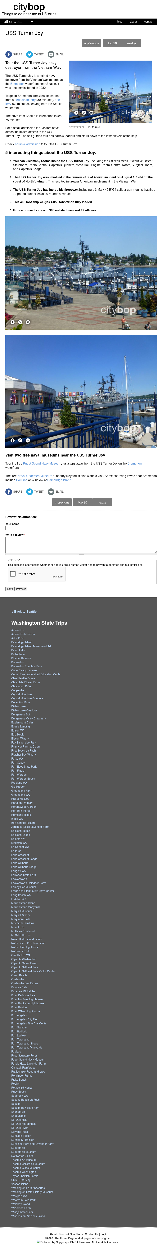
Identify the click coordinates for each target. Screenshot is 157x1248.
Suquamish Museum (23, 1152)
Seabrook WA (19, 1095)
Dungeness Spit (20, 714)
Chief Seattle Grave (23, 678)
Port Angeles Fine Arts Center (29, 1023)
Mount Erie (18, 927)
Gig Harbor (18, 786)
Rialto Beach (19, 1079)
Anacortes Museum (23, 634)
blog (120, 21)
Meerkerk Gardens (22, 923)
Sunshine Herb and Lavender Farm (32, 1144)
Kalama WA (18, 839)
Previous (91, 43)
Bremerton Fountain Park (26, 666)
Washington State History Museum (32, 1192)
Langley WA (18, 871)
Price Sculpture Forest (24, 1055)
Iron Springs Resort (23, 823)
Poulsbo (21, 480)
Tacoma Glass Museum (25, 1168)
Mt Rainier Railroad (23, 931)
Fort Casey (18, 762)
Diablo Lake (18, 706)
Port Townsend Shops (24, 1043)
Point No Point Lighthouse (27, 999)
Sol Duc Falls (19, 1119)
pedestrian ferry (25, 99)
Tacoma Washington (23, 1172)
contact (148, 21)
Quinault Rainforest (23, 1067)
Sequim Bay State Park (25, 1107)
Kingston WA (19, 843)
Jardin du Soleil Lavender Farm (30, 827)
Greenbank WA (20, 794)
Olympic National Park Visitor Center (33, 971)
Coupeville (17, 690)
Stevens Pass (19, 1132)
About (53, 1234)
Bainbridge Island (59, 480)
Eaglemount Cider (22, 722)
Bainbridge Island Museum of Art (31, 646)
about (133, 21)
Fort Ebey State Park (24, 766)
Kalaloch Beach (20, 831)
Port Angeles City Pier (24, 1019)
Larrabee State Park (23, 875)
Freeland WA (19, 782)
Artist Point (17, 638)
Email (59, 54)
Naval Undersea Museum (34, 476)
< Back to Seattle (24, 611)
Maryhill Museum (21, 911)
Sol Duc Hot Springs (23, 1124)
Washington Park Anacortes (28, 1188)
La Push (16, 851)
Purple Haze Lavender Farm (28, 1063)
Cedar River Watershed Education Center (36, 674)
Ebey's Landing (20, 726)
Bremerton (17, 83)
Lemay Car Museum (23, 887)
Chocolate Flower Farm (25, 682)
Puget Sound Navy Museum (42, 463)
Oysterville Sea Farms (24, 983)
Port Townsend (20, 1039)
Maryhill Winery (20, 915)
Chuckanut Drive (21, 686)
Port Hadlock (19, 1031)
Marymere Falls (20, 919)
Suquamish (18, 1148)
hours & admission (27, 144)
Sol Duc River (19, 1128)
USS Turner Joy (20, 1180)
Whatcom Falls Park (23, 1200)
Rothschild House (22, 1087)
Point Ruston (19, 1007)
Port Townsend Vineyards (26, 1047)
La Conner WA (20, 847)
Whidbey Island (20, 1204)
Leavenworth (19, 879)
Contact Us (91, 1234)
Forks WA (17, 758)
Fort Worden (19, 774)
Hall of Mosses (20, 798)
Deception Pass (20, 702)
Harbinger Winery (22, 802)
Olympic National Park (24, 967)
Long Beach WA (21, 895)
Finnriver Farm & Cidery (25, 746)
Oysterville (17, 979)
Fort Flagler (18, 770)
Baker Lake (18, 650)
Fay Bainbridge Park (23, 742)
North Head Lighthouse (25, 947)
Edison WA (17, 730)
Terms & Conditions (71, 1234)
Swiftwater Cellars (22, 1156)
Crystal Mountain (21, 694)
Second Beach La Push (25, 1099)
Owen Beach (19, 975)
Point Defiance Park (23, 995)
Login (104, 1234)
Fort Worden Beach (23, 778)
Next (131, 43)
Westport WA (19, 1196)
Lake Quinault (19, 863)
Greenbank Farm (21, 790)
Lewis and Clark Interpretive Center (32, 891)
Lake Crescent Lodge (24, 859)
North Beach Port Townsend (28, 943)
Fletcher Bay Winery (23, 754)
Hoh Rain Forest (21, 811)
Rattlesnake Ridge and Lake (28, 1071)
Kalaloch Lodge (20, 835)
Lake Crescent (20, 855)
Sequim (15, 1103)
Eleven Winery (20, 738)
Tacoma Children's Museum (28, 1164)
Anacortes (17, 630)
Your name (12, 524)
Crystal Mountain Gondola (27, 698)
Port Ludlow (18, 1035)
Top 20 (112, 43)
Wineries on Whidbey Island (28, 1216)
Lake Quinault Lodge (24, 867)
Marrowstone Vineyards (25, 907)
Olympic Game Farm (24, 963)
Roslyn (15, 1083)
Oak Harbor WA (20, 955)
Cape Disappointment (24, 670)
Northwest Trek (20, 951)
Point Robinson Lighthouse (27, 1003)
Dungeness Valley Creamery (28, 718)
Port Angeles (19, 1015)
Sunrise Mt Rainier (22, 1140)
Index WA (17, 819)
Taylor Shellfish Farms (24, 1176)
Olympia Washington (23, 959)
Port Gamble (19, 1027)
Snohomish (18, 1111)
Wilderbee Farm (21, 1208)
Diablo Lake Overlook (24, 710)
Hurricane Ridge (21, 815)
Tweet (39, 54)
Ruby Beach (18, 1091)
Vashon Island (19, 1184)
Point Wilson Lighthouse (25, 1011)
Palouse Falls (19, 987)
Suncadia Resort (21, 1136)
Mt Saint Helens (20, 935)
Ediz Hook (17, 734)
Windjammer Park (22, 1212)
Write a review (15, 535)
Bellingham (18, 654)
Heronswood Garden (24, 806)
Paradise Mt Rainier (23, 991)
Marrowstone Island (23, 903)
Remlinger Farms (21, 1075)
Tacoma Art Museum (24, 1160)
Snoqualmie (18, 1115)
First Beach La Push (23, 750)
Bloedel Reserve (21, 658)
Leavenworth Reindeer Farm (28, 883)
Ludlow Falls (18, 899)
